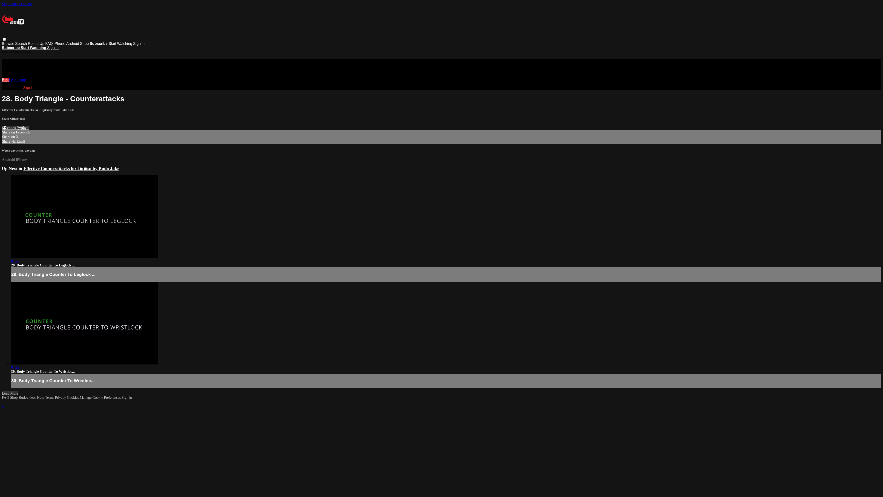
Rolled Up (36, 44)
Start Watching (121, 44)
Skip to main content (17, 4)
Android (72, 44)
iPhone (59, 44)
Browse (8, 44)
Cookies (73, 397)
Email (25, 128)
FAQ (49, 44)
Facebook (9, 128)
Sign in (139, 44)
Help (41, 397)
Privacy (61, 397)
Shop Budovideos (23, 397)
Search (21, 44)
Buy (5, 80)
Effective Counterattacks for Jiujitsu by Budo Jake (35, 110)
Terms (50, 397)
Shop (84, 44)
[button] (4, 39)
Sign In (53, 48)
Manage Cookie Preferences (101, 397)
